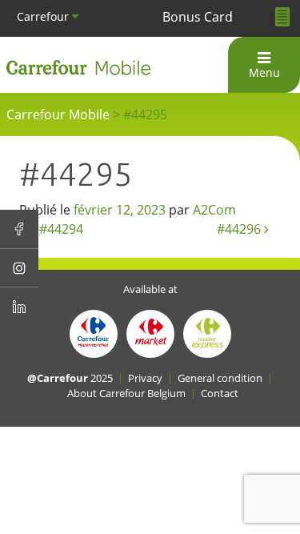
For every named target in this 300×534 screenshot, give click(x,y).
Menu (264, 72)
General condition (220, 378)
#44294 (59, 229)
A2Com (214, 210)
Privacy (145, 378)
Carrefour (44, 16)
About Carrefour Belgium (126, 393)
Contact (219, 393)
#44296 (240, 229)
